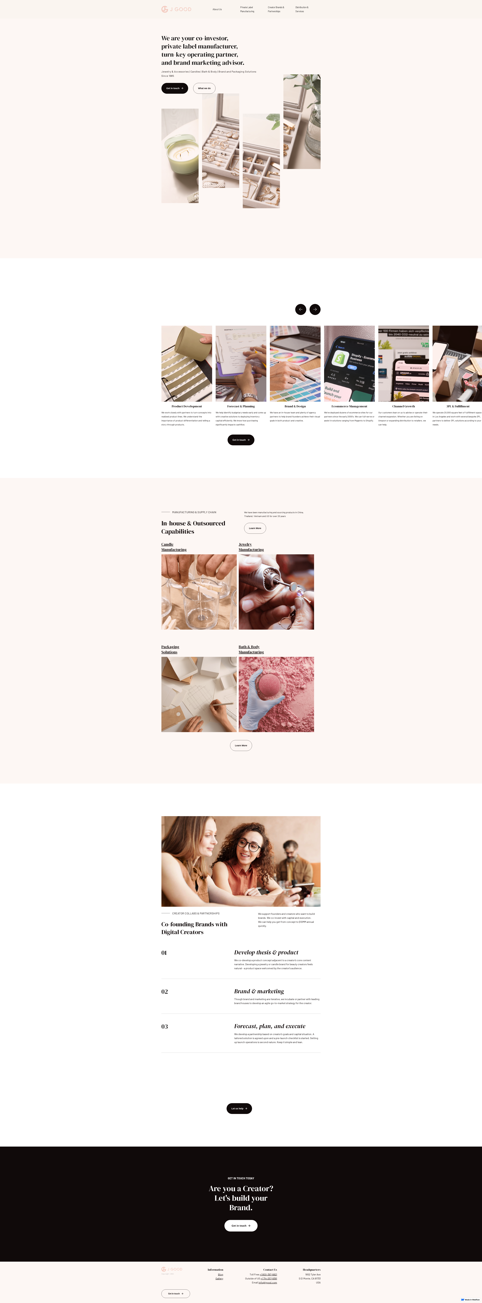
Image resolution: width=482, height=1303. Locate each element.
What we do (204, 88)
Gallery (219, 1278)
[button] (300, 309)
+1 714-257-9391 (269, 1278)
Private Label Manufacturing (247, 9)
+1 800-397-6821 (268, 1274)
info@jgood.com (268, 1282)
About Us (217, 9)
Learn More (255, 528)
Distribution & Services (301, 9)
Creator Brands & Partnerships (276, 9)
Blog (220, 1274)
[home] (176, 9)
